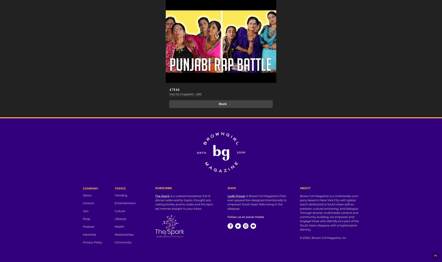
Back (223, 104)
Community (123, 242)
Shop (86, 219)
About (87, 195)
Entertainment (125, 203)
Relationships (124, 234)
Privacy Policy (92, 242)
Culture (120, 211)
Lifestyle (120, 219)
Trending (121, 195)
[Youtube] (253, 226)
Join (86, 211)
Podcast (88, 226)
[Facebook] (230, 226)
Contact (88, 203)
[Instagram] (245, 226)
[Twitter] (238, 226)
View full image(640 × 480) (185, 94)
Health (119, 226)
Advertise (89, 234)
